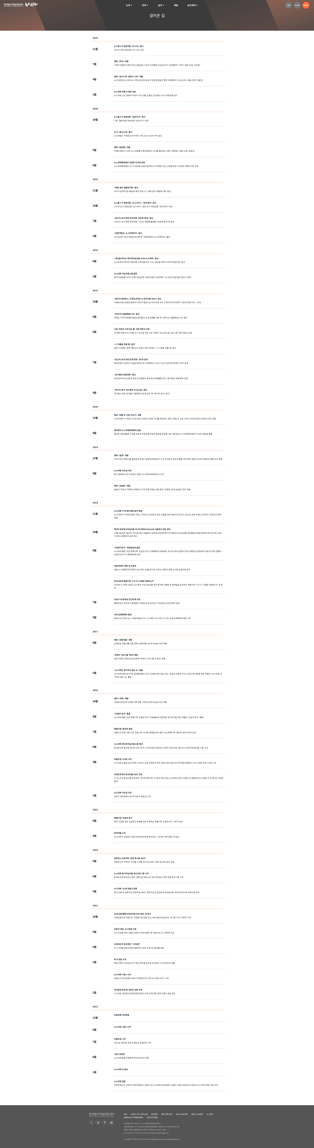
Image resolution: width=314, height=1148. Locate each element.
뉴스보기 (297, 5)
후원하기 (306, 5)
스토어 (288, 5)
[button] (129, 5)
